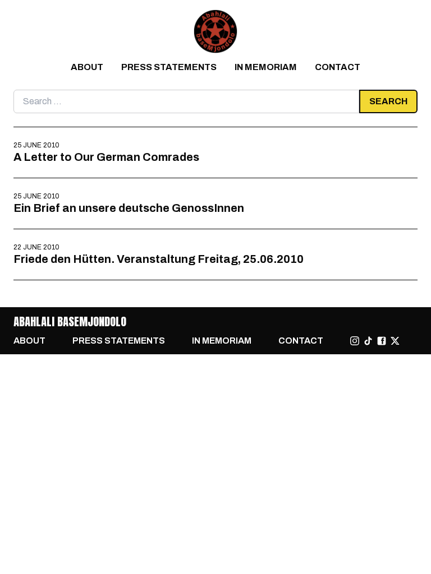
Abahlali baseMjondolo (69, 321)
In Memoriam (266, 67)
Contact (337, 67)
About (87, 67)
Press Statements (169, 67)
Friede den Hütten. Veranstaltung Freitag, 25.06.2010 (158, 259)
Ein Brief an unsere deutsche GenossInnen (128, 208)
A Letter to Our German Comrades (106, 157)
